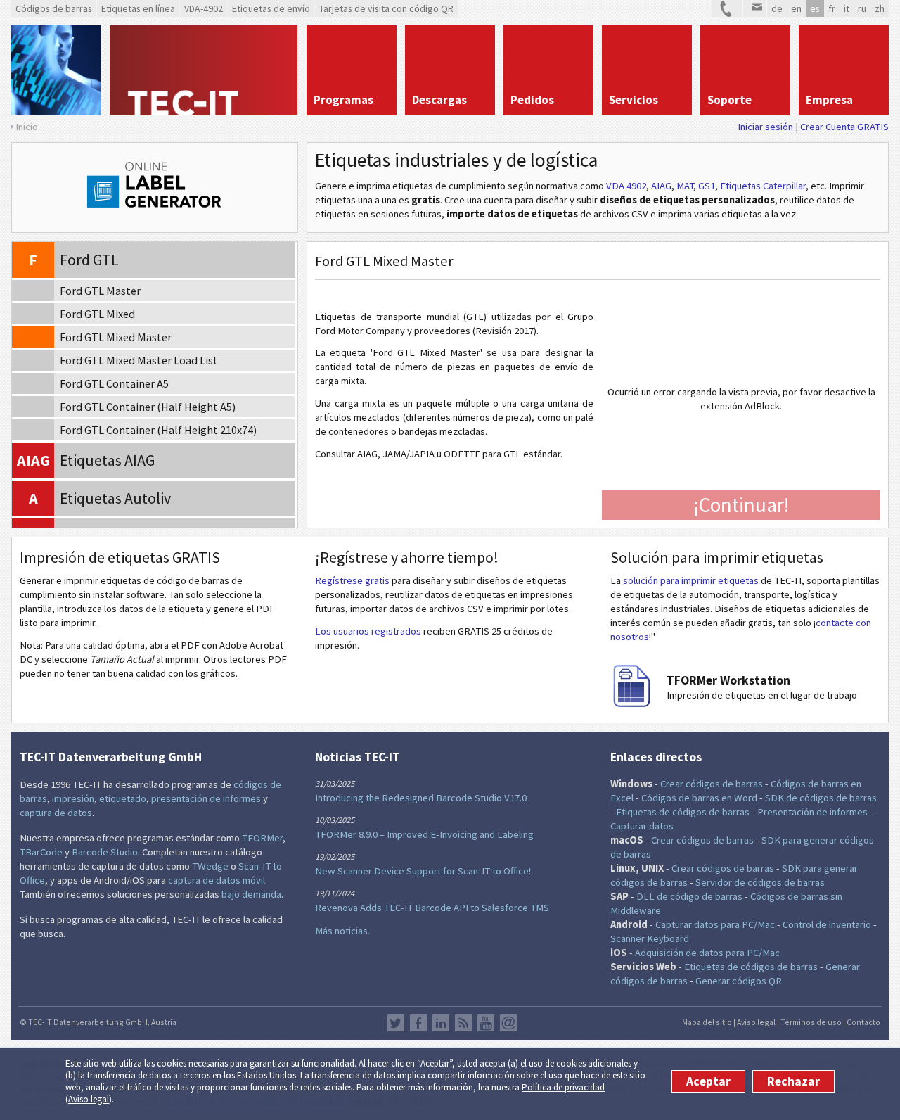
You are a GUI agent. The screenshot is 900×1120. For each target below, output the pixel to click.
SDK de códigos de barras (821, 797)
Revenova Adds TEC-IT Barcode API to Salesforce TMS (432, 907)
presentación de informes (206, 798)
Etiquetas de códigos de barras (683, 812)
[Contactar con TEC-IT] (727, 8)
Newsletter (508, 1022)
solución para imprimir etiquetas (691, 580)
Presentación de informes (812, 812)
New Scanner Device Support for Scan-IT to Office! (423, 871)
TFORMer (262, 838)
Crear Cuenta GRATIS (844, 126)
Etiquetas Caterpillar (763, 185)
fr (831, 8)
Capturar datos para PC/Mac (715, 924)
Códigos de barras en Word (699, 797)
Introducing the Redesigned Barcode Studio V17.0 (421, 797)
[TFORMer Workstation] (631, 703)
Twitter (395, 1022)
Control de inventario (827, 924)
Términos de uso (811, 1022)
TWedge (210, 866)
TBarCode (41, 852)
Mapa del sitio (707, 1022)
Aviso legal (88, 1099)
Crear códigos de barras (711, 783)
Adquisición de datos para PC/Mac (707, 952)
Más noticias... (344, 930)
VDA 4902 (626, 185)
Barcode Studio (105, 852)
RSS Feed (463, 1022)
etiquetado (122, 798)
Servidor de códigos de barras (760, 882)
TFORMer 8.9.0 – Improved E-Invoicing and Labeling (424, 834)
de (777, 8)
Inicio (26, 126)
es (815, 8)
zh (880, 8)
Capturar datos (642, 826)
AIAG (661, 185)
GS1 (706, 185)
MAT (684, 185)
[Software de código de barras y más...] (56, 70)
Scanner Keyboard (649, 938)
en (796, 8)
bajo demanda (251, 894)
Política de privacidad (563, 1087)
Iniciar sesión (765, 126)
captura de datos (56, 812)
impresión (73, 798)
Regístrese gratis (352, 580)
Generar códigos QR (738, 980)
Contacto (863, 1022)
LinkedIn (440, 1022)
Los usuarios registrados (368, 631)
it (846, 8)
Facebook (418, 1022)
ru (862, 8)
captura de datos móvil (216, 880)
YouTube (485, 1022)
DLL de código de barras (689, 896)
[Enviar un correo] (754, 8)
